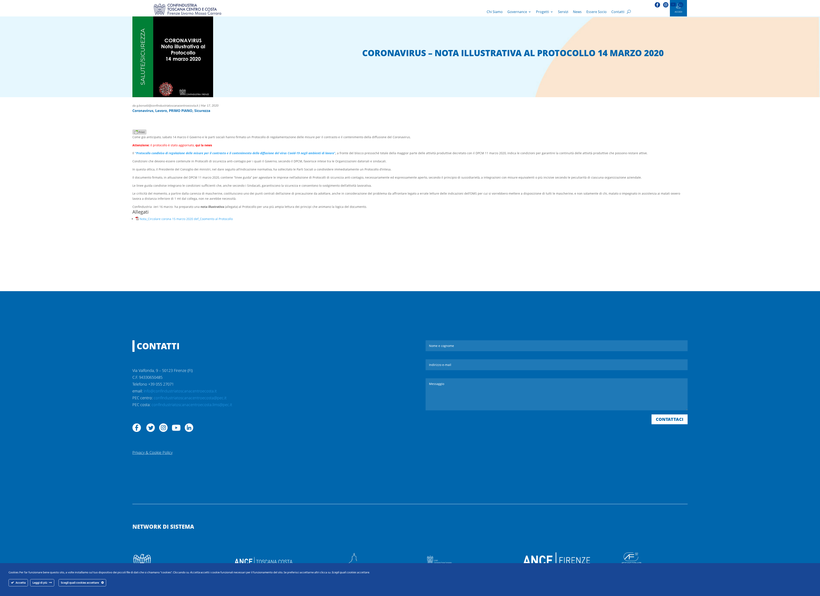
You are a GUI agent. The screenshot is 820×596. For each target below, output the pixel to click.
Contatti (617, 11)
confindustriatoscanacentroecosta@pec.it (190, 397)
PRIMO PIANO (180, 110)
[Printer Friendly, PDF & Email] (139, 132)
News (577, 11)
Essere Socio (596, 11)
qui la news (203, 145)
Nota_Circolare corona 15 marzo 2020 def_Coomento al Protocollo (186, 219)
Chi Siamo (495, 11)
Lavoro (161, 110)
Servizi (563, 11)
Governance (517, 11)
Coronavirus (142, 110)
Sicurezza (202, 110)
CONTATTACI (669, 419)
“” (235, 153)
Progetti (542, 11)
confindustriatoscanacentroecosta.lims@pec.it (192, 404)
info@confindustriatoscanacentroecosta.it (180, 390)
